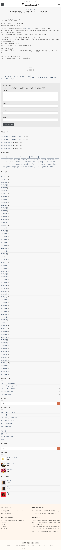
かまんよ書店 (27, 28)
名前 (4, 103)
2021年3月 (4, 216)
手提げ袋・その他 (6, 394)
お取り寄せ (21, 157)
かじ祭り (36, 157)
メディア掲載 (24, 164)
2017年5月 (4, 342)
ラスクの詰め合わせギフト (8, 391)
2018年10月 (4, 297)
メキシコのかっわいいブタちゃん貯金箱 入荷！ (45, 77)
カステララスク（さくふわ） (9, 388)
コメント (5, 90)
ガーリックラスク (31, 159)
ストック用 (4, 415)
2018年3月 (4, 314)
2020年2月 (4, 251)
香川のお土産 (50, 166)
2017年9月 (4, 331)
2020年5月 (4, 242)
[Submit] (58, 403)
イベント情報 (32, 9)
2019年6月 (4, 274)
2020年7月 (4, 236)
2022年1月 (4, 202)
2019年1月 (4, 288)
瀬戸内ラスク (21, 166)
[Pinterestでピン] (30, 70)
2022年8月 (4, 199)
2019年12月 (4, 256)
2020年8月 (4, 233)
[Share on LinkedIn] (33, 70)
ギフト (38, 159)
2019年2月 (4, 285)
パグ (41, 161)
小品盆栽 (3, 166)
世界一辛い (43, 164)
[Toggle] (59, 431)
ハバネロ (11, 161)
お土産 (27, 157)
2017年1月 (4, 354)
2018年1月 (4, 319)
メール (5, 110)
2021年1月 (4, 222)
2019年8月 (4, 268)
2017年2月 (4, 351)
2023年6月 (4, 188)
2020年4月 (4, 245)
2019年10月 (4, 262)
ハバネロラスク (17, 161)
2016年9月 (4, 365)
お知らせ (27, 9)
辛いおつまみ (38, 166)
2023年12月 (4, 179)
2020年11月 (4, 228)
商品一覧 (3, 431)
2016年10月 (4, 363)
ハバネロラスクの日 (26, 161)
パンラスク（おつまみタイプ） (9, 386)
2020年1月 (4, 254)
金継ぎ (44, 166)
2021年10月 (4, 205)
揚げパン (9, 166)
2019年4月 (4, 279)
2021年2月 (4, 219)
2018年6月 (4, 305)
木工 (13, 166)
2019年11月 (4, 259)
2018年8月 (4, 299)
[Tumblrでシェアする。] (36, 70)
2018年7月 (4, 302)
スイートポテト (50, 159)
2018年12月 (4, 291)
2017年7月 (4, 337)
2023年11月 (4, 182)
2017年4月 (4, 345)
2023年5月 (4, 190)
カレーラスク (17, 159)
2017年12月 (4, 322)
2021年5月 (4, 213)
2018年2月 (4, 317)
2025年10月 (4, 176)
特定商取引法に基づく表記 (12, 545)
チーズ (56, 159)
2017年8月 (4, 334)
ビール (44, 161)
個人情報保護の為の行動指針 (25, 545)
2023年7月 (4, 185)
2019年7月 (4, 271)
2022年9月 (4, 196)
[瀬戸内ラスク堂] (30, 4)
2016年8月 (4, 368)
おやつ (16, 157)
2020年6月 (4, 239)
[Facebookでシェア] (25, 70)
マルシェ (18, 164)
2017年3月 (4, 348)
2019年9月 (4, 265)
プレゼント (12, 164)
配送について (35, 545)
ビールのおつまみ (51, 161)
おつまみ (3, 157)
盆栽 (26, 166)
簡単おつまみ (31, 166)
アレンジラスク (51, 157)
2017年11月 (4, 325)
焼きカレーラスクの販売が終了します (11, 136)
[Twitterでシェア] (28, 70)
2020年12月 (4, 225)
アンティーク (4, 159)
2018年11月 (4, 294)
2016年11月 (4, 360)
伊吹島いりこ (50, 164)
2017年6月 (4, 340)
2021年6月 (4, 211)
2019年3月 (4, 282)
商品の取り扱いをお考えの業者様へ (46, 545)
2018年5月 (4, 308)
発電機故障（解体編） (7, 142)
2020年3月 (4, 248)
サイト (4, 117)
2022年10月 (4, 193)
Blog (2, 439)
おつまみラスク (10, 157)
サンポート (43, 159)
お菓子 (31, 157)
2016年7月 (4, 371)
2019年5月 (4, 276)
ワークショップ (36, 164)
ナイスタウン (4, 161)
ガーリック (23, 159)
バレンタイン (35, 161)
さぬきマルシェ (43, 157)
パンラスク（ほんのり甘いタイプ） (10, 383)
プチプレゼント (5, 164)
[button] (2, 4)
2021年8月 (4, 208)
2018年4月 (4, 311)
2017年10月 (4, 328)
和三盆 (55, 164)
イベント (11, 159)
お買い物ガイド (5, 434)
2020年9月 (4, 231)
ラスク (29, 164)
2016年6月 (4, 374)
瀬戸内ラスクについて (7, 436)
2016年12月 (4, 357)
